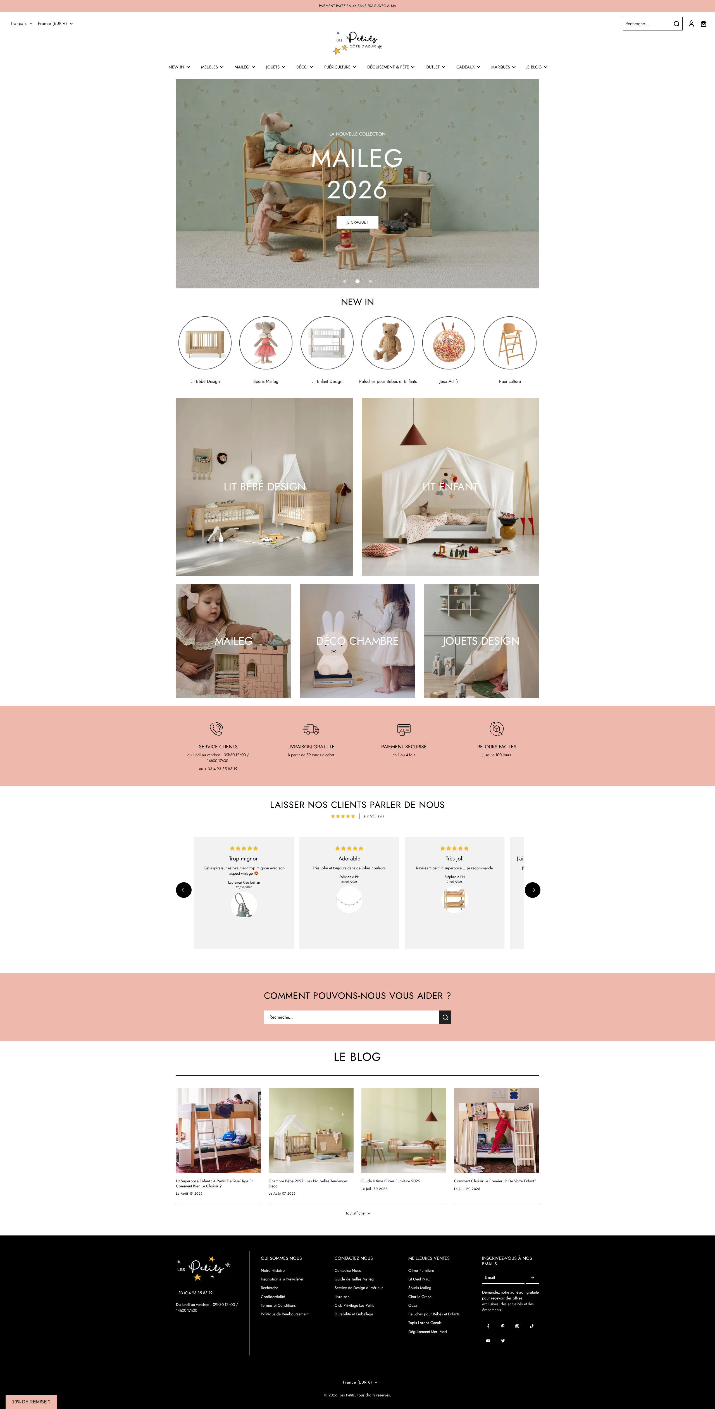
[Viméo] (503, 1341)
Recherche (269, 1288)
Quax (412, 1305)
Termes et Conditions (278, 1305)
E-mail (490, 1277)
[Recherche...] (676, 24)
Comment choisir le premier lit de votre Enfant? (495, 1181)
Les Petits (347, 1395)
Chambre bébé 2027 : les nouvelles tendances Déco (308, 1184)
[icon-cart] (703, 23)
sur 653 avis (374, 816)
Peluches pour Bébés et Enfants (434, 1314)
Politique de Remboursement (284, 1314)
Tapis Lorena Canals (425, 1322)
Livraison (342, 1296)
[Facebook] (488, 1326)
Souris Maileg (419, 1288)
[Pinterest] (503, 1326)
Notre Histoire (273, 1270)
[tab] (344, 281)
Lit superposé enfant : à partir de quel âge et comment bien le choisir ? (214, 1184)
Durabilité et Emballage (354, 1314)
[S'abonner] (532, 1277)
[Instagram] (517, 1326)
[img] (343, 816)
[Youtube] (488, 1341)
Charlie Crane (420, 1296)
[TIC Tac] (532, 1326)
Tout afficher (355, 1213)
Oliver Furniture (421, 1270)
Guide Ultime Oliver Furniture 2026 (390, 1181)
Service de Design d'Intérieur (359, 1288)
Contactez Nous (348, 1270)
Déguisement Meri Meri (427, 1331)
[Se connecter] (691, 23)
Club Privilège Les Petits (354, 1305)
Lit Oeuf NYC (419, 1279)
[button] (184, 890)
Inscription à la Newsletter (282, 1279)
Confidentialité (273, 1296)
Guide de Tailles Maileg (354, 1279)
